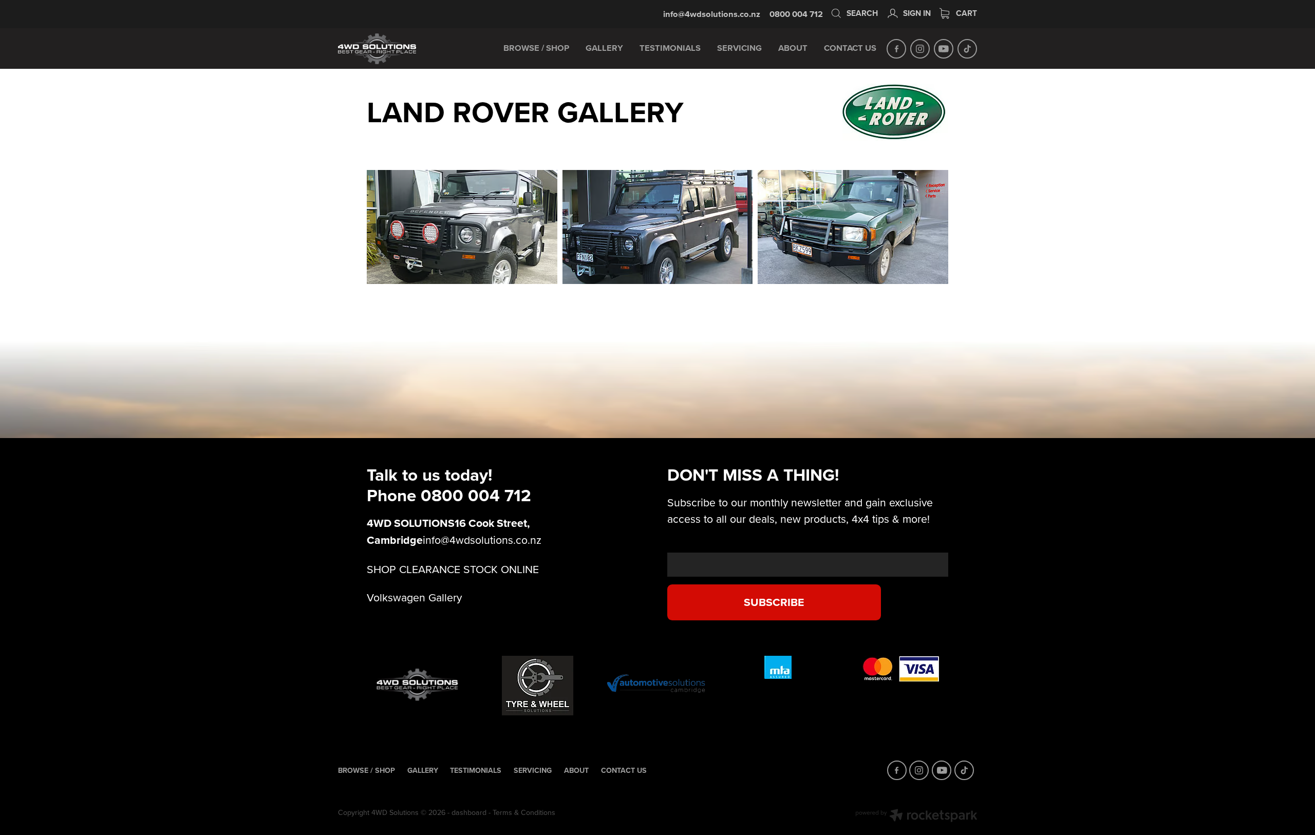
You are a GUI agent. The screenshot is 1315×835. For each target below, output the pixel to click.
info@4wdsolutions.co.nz (711, 14)
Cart (965, 13)
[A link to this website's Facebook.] (896, 49)
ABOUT (792, 48)
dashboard (469, 812)
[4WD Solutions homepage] (402, 48)
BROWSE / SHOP (536, 48)
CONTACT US (850, 48)
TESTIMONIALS (670, 48)
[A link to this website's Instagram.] (920, 49)
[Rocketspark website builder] (916, 816)
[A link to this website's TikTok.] (967, 49)
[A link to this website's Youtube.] (943, 49)
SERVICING (739, 48)
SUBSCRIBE (774, 602)
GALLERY (604, 48)
